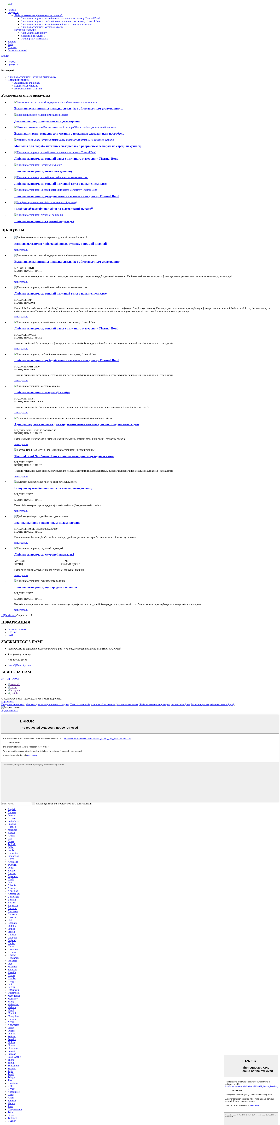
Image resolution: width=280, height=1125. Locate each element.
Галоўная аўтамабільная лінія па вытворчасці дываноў (53, 208)
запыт (17, 249)
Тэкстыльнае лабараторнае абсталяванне (92, 704)
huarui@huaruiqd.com (19, 665)
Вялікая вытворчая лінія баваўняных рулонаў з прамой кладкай (60, 243)
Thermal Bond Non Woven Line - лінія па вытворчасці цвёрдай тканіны (64, 456)
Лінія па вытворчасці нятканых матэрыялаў (38, 15)
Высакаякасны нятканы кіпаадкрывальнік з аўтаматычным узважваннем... (68, 108)
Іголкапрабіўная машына (34, 38)
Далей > (8, 615)
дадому (12, 9)
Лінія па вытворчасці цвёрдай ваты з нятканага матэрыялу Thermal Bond (61, 21)
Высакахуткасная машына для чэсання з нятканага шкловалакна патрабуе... (69, 133)
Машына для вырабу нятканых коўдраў (47, 704)
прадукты (13, 12)
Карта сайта (7, 701)
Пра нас (12, 47)
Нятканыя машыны (25, 29)
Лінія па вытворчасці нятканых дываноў (43, 171)
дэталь (24, 249)
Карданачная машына (33, 35)
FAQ (10, 44)
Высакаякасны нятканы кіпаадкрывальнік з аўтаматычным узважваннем (67, 261)
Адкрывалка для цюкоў (34, 32)
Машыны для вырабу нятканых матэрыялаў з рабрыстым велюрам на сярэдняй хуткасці (77, 146)
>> (14, 615)
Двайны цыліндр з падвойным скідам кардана (47, 121)
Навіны (12, 41)
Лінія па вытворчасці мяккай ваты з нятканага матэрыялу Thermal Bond (60, 18)
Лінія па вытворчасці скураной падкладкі (44, 221)
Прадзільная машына (12, 704)
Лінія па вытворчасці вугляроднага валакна (45, 587)
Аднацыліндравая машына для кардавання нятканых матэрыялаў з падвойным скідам (76, 424)
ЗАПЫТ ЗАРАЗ (10, 678)
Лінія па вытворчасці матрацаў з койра (42, 27)
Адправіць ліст (9, 710)
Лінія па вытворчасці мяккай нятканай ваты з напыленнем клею (56, 24)
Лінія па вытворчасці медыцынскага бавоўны (164, 704)
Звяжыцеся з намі (17, 50)
